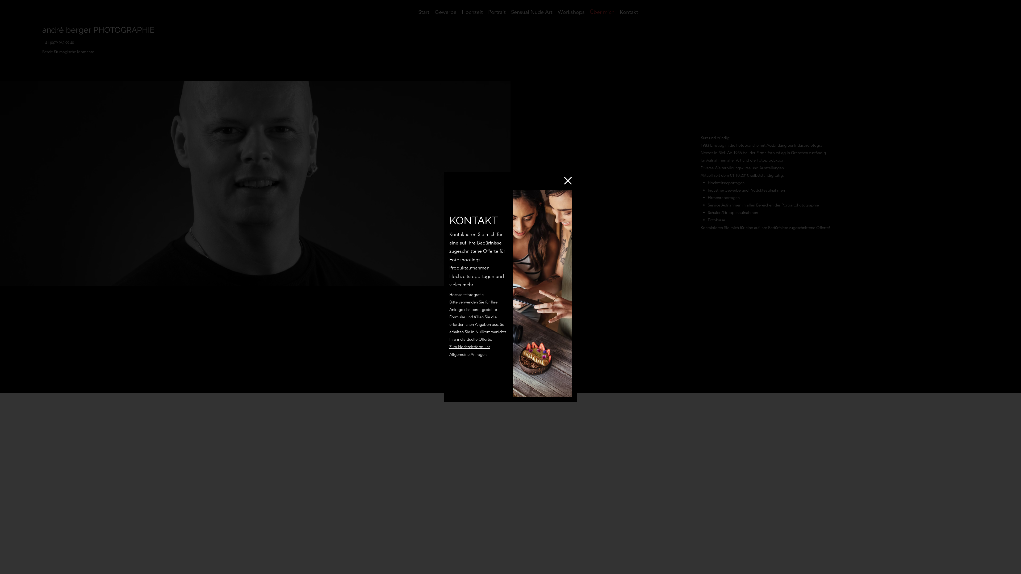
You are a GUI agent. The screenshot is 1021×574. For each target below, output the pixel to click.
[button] (568, 180)
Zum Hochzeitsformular (469, 346)
